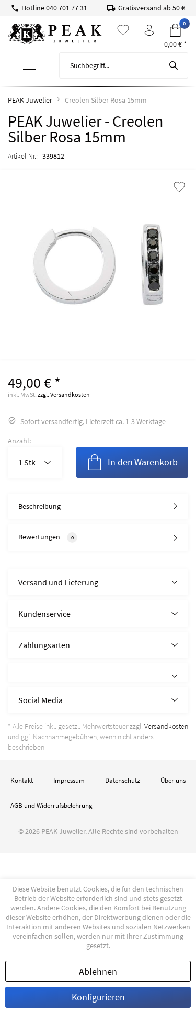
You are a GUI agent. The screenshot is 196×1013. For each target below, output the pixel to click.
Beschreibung (39, 506)
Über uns (173, 780)
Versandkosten (166, 726)
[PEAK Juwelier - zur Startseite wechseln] (55, 34)
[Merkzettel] (123, 30)
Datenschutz (122, 780)
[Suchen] (173, 65)
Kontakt (21, 780)
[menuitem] (29, 65)
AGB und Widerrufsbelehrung (51, 805)
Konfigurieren (98, 997)
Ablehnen (98, 971)
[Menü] (29, 65)
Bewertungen (39, 536)
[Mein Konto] (149, 30)
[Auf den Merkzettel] (179, 188)
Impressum (69, 780)
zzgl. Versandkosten (64, 394)
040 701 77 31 (66, 8)
